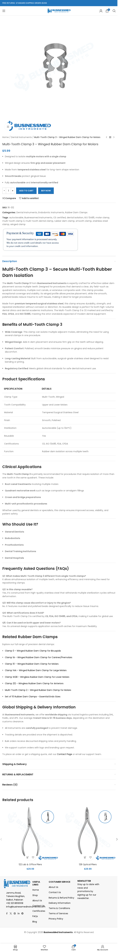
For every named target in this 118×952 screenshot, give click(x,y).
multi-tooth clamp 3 (13, 220)
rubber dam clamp (64, 220)
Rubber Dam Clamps (76, 212)
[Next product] (114, 137)
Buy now (46, 190)
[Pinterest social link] (15, 913)
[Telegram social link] (22, 913)
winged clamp (18, 224)
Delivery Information (60, 903)
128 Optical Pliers (88, 864)
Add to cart (26, 190)
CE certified (59, 217)
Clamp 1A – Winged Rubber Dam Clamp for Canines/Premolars (38, 657)
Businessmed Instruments (38, 217)
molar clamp (102, 217)
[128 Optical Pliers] (88, 834)
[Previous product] (106, 137)
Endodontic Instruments (51, 212)
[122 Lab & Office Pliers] (30, 834)
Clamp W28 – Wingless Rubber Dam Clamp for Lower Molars (37, 677)
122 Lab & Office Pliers (30, 864)
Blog (34, 921)
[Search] (114, 11)
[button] (27, 857)
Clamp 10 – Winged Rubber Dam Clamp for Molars (32, 663)
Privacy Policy (56, 918)
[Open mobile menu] (4, 11)
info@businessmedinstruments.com (25, 906)
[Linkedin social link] (18, 913)
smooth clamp (84, 220)
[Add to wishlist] (33, 857)
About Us (37, 900)
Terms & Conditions (59, 908)
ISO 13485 (89, 217)
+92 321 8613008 (14, 903)
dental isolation (75, 217)
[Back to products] (110, 137)
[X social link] (11, 913)
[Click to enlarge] (8, 126)
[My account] (101, 11)
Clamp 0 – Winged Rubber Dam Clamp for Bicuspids (33, 650)
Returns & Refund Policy (61, 897)
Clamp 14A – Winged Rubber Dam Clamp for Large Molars (36, 670)
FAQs (35, 916)
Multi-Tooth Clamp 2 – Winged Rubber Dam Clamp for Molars (38, 690)
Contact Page (64, 754)
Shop (35, 895)
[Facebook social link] (7, 913)
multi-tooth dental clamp (39, 220)
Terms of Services (58, 913)
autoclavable (16, 217)
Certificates (38, 911)
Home (5, 137)
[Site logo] (59, 10)
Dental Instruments (21, 137)
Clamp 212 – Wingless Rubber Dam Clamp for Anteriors (34, 683)
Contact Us (38, 905)
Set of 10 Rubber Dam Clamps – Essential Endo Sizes (32, 696)
